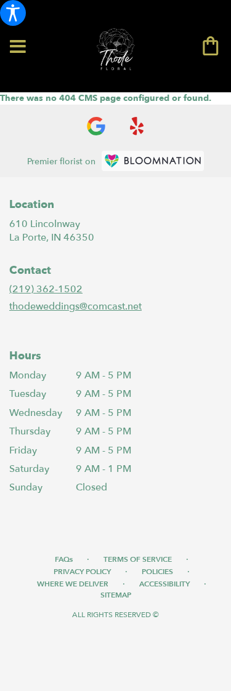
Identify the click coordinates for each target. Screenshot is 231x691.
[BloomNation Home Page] (153, 161)
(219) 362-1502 (46, 289)
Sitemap (115, 595)
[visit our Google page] (96, 126)
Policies (157, 572)
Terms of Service (137, 559)
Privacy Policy (82, 572)
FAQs (64, 559)
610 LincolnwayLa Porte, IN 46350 (51, 230)
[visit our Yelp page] (137, 126)
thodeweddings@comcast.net (75, 306)
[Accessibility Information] (13, 13)
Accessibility (164, 584)
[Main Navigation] (18, 47)
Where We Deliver (72, 584)
